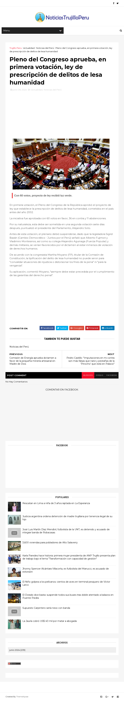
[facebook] (113, 3)
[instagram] (101, 697)
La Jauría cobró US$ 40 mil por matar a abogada (49, 621)
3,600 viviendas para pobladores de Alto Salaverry (50, 542)
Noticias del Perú (45, 48)
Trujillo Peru (16, 48)
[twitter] (118, 3)
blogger (88, 375)
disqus (99, 375)
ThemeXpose (22, 696)
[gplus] (106, 697)
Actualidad (29, 48)
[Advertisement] (62, 115)
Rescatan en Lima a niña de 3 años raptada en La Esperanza (56, 503)
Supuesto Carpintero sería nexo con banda (46, 607)
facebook (111, 375)
